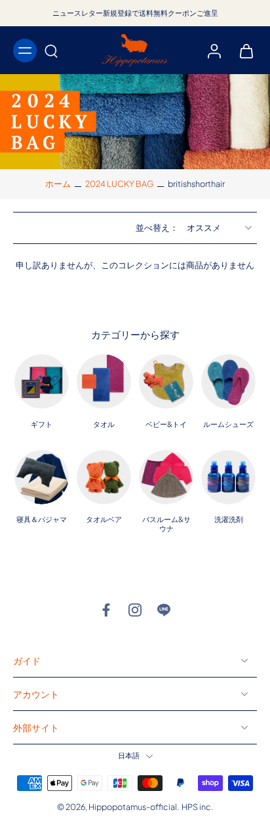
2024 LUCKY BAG (119, 183)
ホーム (58, 183)
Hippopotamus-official (132, 806)
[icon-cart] (242, 50)
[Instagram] (135, 610)
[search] (51, 50)
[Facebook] (106, 610)
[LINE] (163, 610)
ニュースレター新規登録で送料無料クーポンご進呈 (135, 13)
